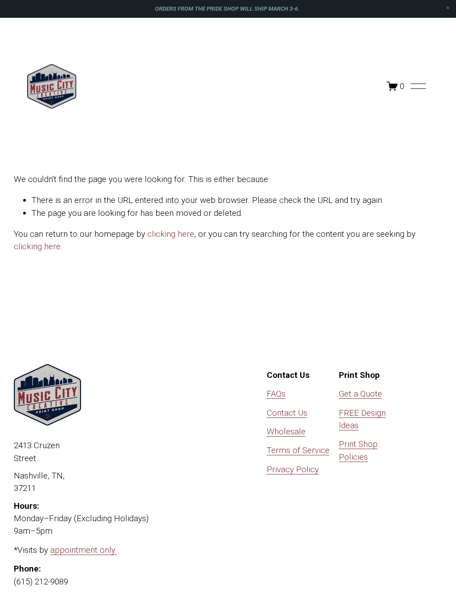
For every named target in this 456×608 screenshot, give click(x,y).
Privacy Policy (293, 469)
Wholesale (286, 431)
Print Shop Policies (358, 450)
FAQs (276, 394)
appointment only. (83, 550)
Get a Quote (360, 394)
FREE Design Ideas (362, 419)
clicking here (170, 234)
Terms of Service (298, 450)
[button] (448, 8)
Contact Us (287, 413)
